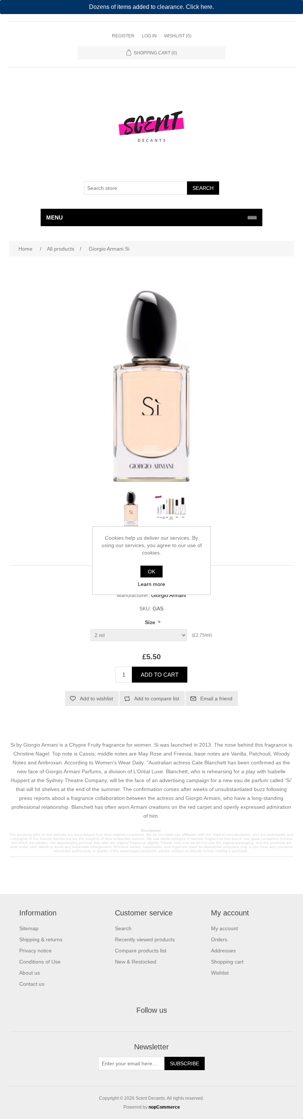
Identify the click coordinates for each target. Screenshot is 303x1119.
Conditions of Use (40, 962)
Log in (149, 35)
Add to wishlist (96, 698)
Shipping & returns (40, 939)
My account (224, 928)
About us (29, 973)
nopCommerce (164, 1107)
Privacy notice (35, 951)
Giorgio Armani (168, 595)
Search (203, 188)
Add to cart (159, 674)
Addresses (223, 951)
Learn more (151, 584)
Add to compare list (156, 698)
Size (151, 622)
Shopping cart (227, 962)
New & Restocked (135, 962)
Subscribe (184, 1063)
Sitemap (28, 928)
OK (151, 571)
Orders (219, 939)
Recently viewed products (145, 939)
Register (123, 35)
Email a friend (216, 698)
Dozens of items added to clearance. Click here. (151, 7)
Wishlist (220, 973)
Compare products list (140, 951)
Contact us (31, 984)
